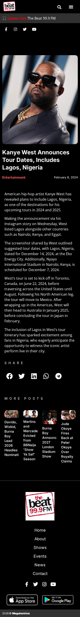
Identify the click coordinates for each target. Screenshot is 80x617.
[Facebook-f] (6, 29)
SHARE (14, 363)
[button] (59, 7)
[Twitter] (24, 29)
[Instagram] (15, 29)
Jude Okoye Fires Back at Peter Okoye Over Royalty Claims (67, 442)
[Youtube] (34, 29)
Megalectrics (21, 613)
